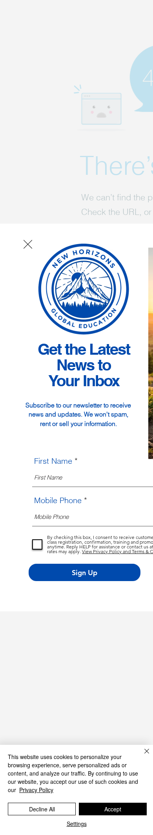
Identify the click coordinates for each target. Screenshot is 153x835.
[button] (28, 244)
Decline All (42, 809)
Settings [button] (77, 824)
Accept (112, 809)
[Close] (142, 755)
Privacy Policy (36, 790)
